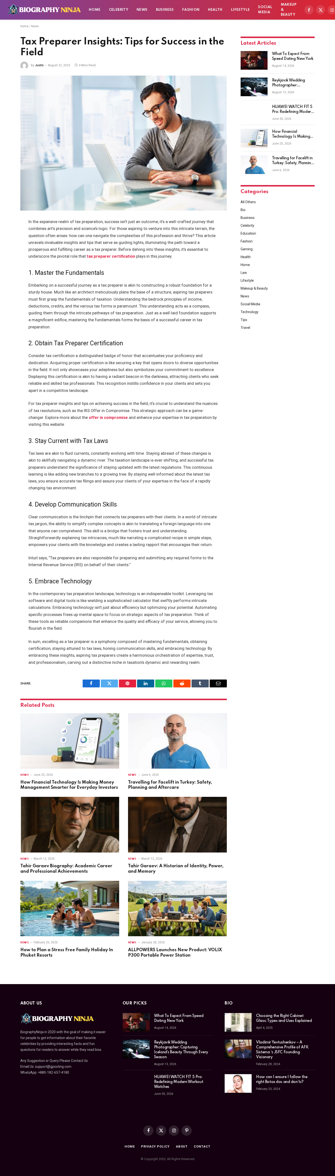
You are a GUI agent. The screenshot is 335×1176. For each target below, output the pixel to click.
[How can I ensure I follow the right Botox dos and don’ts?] (238, 1083)
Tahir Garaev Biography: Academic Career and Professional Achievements (66, 869)
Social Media (265, 9)
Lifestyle (240, 10)
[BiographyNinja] (44, 10)
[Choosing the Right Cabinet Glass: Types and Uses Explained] (238, 1022)
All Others (248, 202)
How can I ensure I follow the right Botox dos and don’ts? (281, 1079)
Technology (249, 312)
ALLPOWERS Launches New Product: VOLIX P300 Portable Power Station (175, 953)
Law (244, 273)
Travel (245, 328)
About (182, 1146)
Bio (243, 210)
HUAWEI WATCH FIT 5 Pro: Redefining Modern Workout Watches (292, 109)
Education (248, 233)
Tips (244, 320)
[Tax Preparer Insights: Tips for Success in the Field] (123, 143)
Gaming (247, 249)
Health (215, 10)
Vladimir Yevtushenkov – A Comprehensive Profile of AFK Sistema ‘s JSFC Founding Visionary (282, 1050)
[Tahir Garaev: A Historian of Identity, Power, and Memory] (177, 825)
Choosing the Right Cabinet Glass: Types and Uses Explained (284, 1018)
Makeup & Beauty (288, 10)
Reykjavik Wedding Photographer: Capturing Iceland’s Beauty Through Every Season (291, 83)
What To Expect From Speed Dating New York (292, 56)
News (142, 10)
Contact (202, 1146)
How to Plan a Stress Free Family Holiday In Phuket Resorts (66, 953)
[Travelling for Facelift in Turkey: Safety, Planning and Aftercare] (177, 741)
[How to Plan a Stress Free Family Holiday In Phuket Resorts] (69, 908)
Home (95, 10)
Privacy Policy (155, 1146)
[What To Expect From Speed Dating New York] (254, 60)
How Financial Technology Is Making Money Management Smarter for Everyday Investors (69, 785)
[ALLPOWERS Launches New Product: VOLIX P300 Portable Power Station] (177, 908)
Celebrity (119, 10)
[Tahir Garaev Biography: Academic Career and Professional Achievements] (69, 825)
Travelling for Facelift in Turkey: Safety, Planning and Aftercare (170, 785)
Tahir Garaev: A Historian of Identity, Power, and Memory (175, 869)
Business (165, 10)
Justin (39, 65)
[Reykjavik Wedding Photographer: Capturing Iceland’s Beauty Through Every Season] (254, 87)
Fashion (191, 10)
